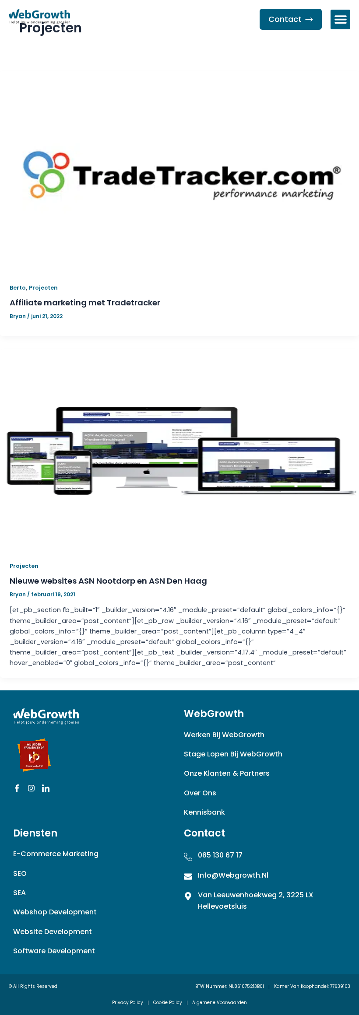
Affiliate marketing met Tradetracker (85, 302)
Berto (18, 287)
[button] (340, 19)
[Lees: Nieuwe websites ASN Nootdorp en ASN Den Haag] (179, 449)
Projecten (43, 287)
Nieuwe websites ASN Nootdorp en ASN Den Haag (108, 580)
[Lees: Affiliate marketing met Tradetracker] (179, 171)
